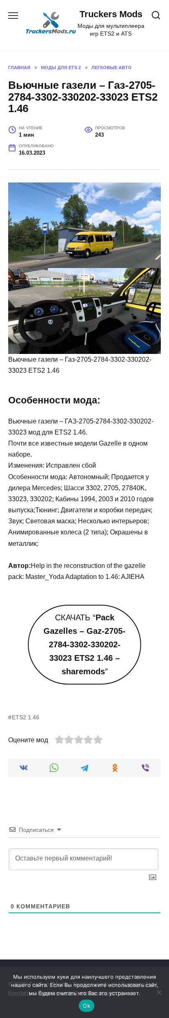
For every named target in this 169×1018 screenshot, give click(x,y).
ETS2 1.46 (25, 717)
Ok (86, 1005)
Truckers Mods (111, 14)
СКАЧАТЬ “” (84, 644)
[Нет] (159, 992)
